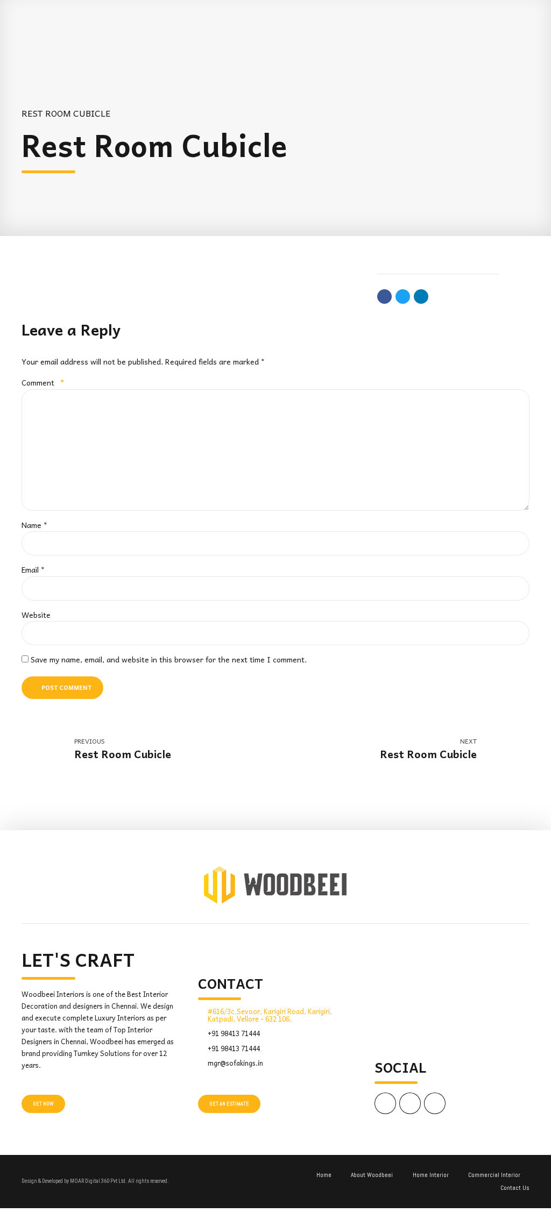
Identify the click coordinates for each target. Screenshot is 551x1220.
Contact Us (514, 1188)
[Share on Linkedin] (421, 296)
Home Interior (431, 1175)
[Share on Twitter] (402, 296)
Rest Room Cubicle (66, 113)
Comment (43, 382)
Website (36, 614)
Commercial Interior (494, 1175)
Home (323, 1175)
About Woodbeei (372, 1175)
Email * (33, 569)
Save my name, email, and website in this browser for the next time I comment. (169, 659)
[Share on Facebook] (384, 296)
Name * (34, 525)
